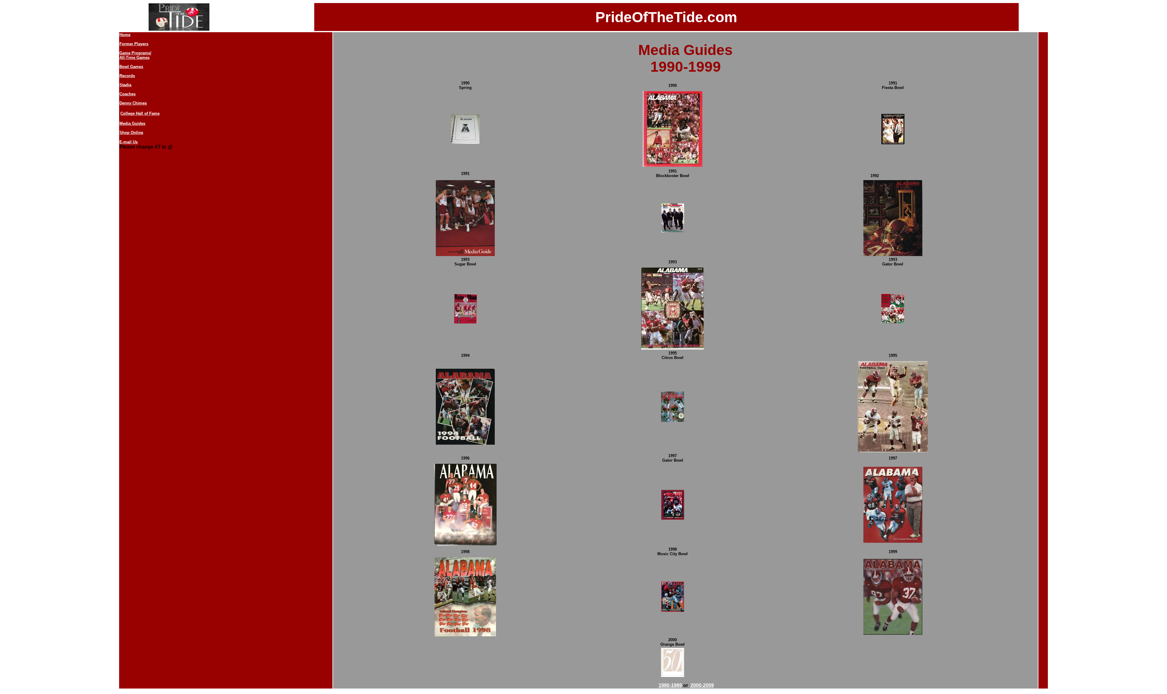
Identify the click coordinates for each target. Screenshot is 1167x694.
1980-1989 (670, 685)
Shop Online (131, 132)
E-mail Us (128, 142)
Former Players (133, 44)
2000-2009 (702, 685)
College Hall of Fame (140, 113)
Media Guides (132, 123)
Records (127, 76)
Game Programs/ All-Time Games (135, 55)
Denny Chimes (133, 103)
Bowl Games (131, 66)
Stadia (125, 85)
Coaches (127, 94)
